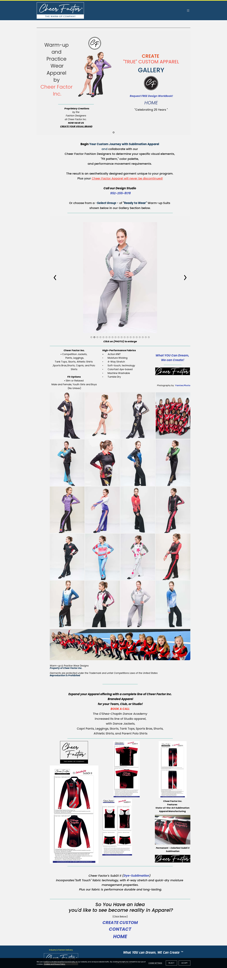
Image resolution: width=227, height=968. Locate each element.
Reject (171, 963)
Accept (184, 963)
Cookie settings (155, 963)
